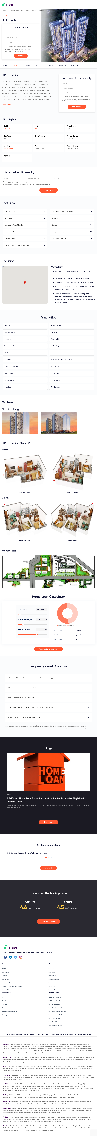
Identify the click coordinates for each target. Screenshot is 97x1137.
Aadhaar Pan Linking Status (79, 1117)
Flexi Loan (27, 1057)
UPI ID (25, 1097)
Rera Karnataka (11, 1079)
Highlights (5, 65)
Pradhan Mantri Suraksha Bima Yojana (27, 1084)
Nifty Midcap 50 (83, 1068)
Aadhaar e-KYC (8, 1121)
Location (28, 65)
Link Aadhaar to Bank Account (23, 1121)
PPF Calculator (65, 1046)
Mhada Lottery (19, 1077)
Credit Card (28, 1095)
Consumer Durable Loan (55, 1057)
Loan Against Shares (63, 1060)
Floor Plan (62, 65)
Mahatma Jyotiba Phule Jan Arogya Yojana (65, 1086)
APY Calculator (62, 1051)
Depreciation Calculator (41, 1053)
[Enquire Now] (21, 56)
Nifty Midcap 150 (16, 1071)
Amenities (39, 65)
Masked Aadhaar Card (55, 1119)
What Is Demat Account (27, 1066)
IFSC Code (20, 1095)
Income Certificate (80, 1102)
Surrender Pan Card (81, 1128)
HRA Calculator (28, 1051)
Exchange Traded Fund (34, 1068)
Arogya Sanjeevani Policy (37, 1088)
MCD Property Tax (68, 1077)
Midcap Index (60, 1068)
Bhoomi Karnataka (8, 1077)
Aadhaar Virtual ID (41, 1119)
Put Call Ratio (54, 1066)
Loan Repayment (84, 1057)
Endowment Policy (8, 1086)
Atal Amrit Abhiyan (52, 1088)
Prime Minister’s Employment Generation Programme (72, 1108)
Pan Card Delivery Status (41, 1128)
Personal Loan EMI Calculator (20, 1044)
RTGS (11, 1097)
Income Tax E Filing (29, 1102)
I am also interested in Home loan (19, 46)
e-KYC (43, 1095)
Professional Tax (26, 1104)
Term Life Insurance (46, 1084)
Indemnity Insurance (20, 1090)
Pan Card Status (15, 1126)
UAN (18, 1108)
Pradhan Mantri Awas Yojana (47, 1075)
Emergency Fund (51, 1060)
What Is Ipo (15, 1066)
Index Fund (63, 1066)
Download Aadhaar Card (38, 1117)
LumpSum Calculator (9, 1049)
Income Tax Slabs (54, 1102)
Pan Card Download (33, 1126)
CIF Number (31, 1097)
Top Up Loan (29, 1060)
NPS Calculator (15, 1046)
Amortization (43, 1077)
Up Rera (19, 1079)
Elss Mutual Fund (21, 1068)
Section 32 (58, 1104)
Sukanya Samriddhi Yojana (46, 1108)
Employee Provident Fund (29, 1108)
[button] (46, 857)
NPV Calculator (73, 1051)
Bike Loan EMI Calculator (53, 1049)
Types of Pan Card (18, 1130)
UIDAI (11, 1117)
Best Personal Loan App (39, 1057)
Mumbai (38, 129)
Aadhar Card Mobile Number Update (58, 1117)
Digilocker (27, 1117)
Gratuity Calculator (16, 1051)
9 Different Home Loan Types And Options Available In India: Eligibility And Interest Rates (47, 800)
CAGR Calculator (50, 1051)
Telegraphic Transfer (53, 1095)
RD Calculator (85, 1046)
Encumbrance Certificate (64, 1075)
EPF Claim (29, 1110)
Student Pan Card (47, 1130)
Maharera (89, 1075)
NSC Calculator (39, 1051)
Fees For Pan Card (27, 1128)
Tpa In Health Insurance (21, 1088)
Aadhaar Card (18, 1117)
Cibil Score (12, 1095)
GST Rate (65, 1104)
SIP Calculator (71, 1044)
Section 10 (42, 1104)
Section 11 (35, 1104)
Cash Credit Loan (39, 1060)
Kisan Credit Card (68, 1097)
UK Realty (7, 129)
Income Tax (14, 1102)
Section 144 (50, 1104)
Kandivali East (8, 149)
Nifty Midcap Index (71, 1068)
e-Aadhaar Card (57, 1121)
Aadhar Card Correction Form (25, 1119)
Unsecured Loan (18, 1057)
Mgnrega (13, 1108)
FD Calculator (75, 1046)
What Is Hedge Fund (49, 1068)
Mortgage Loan (79, 1077)
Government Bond (54, 1113)
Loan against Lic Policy (71, 1057)
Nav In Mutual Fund (87, 1066)
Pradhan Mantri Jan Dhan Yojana (60, 1110)
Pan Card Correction (46, 1126)
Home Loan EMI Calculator (57, 1044)
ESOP (35, 1110)
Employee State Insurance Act (68, 1088)
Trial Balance (18, 1097)
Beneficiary (77, 1095)
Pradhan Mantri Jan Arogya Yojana (76, 1084)
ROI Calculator (83, 1051)
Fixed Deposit (21, 1110)
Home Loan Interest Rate (19, 1075)
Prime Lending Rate (21, 1062)
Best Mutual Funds (9, 1068)
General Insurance (59, 1084)
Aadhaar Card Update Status (82, 1119)
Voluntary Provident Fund (39, 1113)
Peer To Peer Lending (17, 1060)
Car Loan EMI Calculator (36, 1049)
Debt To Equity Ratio (55, 1097)
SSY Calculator (82, 1044)
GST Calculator (22, 1049)
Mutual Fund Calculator (39, 1046)
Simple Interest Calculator (70, 1049)
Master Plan (75, 65)
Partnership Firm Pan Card (33, 1130)
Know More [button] (48, 822)
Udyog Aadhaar (67, 1119)
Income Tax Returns (42, 1102)
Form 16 (63, 1102)
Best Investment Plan (78, 1110)
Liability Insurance (33, 1090)
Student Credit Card (66, 1095)
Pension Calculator (54, 1046)
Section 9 (70, 1102)
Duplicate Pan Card (59, 1126)
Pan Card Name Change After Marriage (62, 1128)
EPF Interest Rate (43, 1110)
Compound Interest (42, 1097)
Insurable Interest (20, 1086)
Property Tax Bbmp (79, 1075)
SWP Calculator (26, 1046)
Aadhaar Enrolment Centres (42, 1121)
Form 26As (16, 1104)
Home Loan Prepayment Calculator (21, 1053)
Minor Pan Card (16, 1128)
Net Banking (37, 1095)
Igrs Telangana (32, 1075)
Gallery (50, 65)
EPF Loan (74, 1060)
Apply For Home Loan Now (48, 649)
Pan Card (24, 1126)
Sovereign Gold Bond (42, 1066)
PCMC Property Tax (31, 1077)
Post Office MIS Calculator (39, 1044)
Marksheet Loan (83, 1060)
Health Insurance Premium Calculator (39, 1086)
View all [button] (48, 868)
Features (16, 65)
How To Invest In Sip (74, 1066)
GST (20, 1102)
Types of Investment (24, 1113)
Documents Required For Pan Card (76, 1126)
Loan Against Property (54, 1077)
